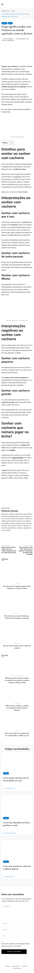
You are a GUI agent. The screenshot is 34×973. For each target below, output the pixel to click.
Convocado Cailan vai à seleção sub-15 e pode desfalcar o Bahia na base (17, 734)
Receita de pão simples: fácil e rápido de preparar (17, 646)
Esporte (17, 703)
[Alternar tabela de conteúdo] (10, 142)
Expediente (15, 966)
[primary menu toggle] (2, 4)
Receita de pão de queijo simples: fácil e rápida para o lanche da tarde (17, 587)
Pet (10, 23)
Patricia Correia (8, 38)
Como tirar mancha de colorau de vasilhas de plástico (17, 867)
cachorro (18, 177)
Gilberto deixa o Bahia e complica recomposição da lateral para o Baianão (17, 707)
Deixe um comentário (8, 40)
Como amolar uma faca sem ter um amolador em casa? (16, 779)
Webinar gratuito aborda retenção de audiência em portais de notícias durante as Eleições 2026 (17, 680)
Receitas (17, 583)
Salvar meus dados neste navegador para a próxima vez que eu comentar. (15, 945)
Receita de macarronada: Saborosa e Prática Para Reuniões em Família (17, 617)
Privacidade (17, 968)
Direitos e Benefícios (17, 675)
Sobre (8, 966)
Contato (24, 966)
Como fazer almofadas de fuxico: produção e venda (16, 824)
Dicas (4, 23)
